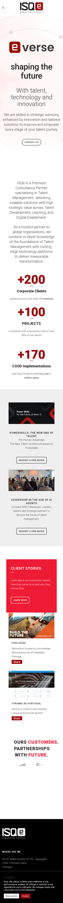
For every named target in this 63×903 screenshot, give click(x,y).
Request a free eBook (31, 460)
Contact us (32, 142)
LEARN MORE (20, 600)
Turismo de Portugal (26, 703)
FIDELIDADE (19, 643)
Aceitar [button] (25, 896)
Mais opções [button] (11, 896)
